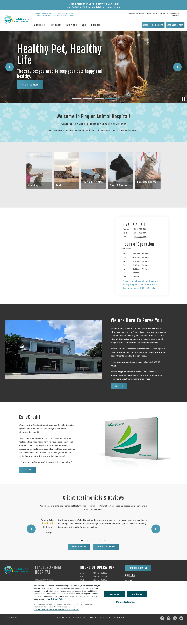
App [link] (84, 25)
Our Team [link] (55, 25)
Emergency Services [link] (156, 13)
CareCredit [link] (27, 469)
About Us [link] (39, 25)
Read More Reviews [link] (106, 546)
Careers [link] (96, 25)
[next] (177, 67)
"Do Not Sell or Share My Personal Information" (56, 609)
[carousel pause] (183, 99)
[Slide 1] (76, 98)
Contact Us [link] (176, 16)
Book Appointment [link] (175, 25)
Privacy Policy (58, 599)
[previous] (9, 67)
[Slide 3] (99, 98)
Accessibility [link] (105, 617)
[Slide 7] (97, 540)
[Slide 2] (87, 98)
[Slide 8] (99, 540)
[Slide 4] (110, 98)
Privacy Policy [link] (79, 617)
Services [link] (71, 25)
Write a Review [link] (79, 546)
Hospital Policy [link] (174, 13)
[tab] (127, 249)
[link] (16, 19)
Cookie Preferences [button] (123, 617)
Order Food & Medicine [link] (153, 25)
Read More (113, 7)
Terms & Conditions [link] (61, 617)
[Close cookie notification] (153, 585)
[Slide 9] (102, 540)
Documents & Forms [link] (136, 13)
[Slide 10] (104, 540)
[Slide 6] (94, 540)
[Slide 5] (92, 540)
